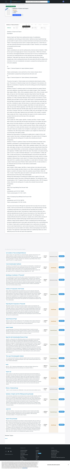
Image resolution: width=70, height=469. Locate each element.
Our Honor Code (54, 453)
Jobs (37, 453)
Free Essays (22, 453)
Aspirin (6, 438)
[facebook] (6, 452)
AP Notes (22, 456)
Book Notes (22, 457)
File (28, 24)
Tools (35, 24)
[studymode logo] (17, 2)
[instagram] (11, 452)
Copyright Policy (54, 450)
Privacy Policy (53, 454)
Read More (62, 256)
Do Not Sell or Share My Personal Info (53, 464)
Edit (32, 24)
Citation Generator (23, 458)
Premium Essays (23, 451)
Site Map (37, 456)
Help (36, 459)
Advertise (37, 451)
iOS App (21, 460)
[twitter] (8, 452)
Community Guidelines (55, 451)
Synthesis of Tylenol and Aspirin (20, 8)
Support (37, 457)
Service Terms (53, 456)
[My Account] (64, 1)
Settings (39, 24)
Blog (36, 454)
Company (37, 450)
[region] (35, 464)
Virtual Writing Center (24, 454)
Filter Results (45, 24)
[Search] (49, 2)
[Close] (68, 465)
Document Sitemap (23, 450)
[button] (6, 1)
